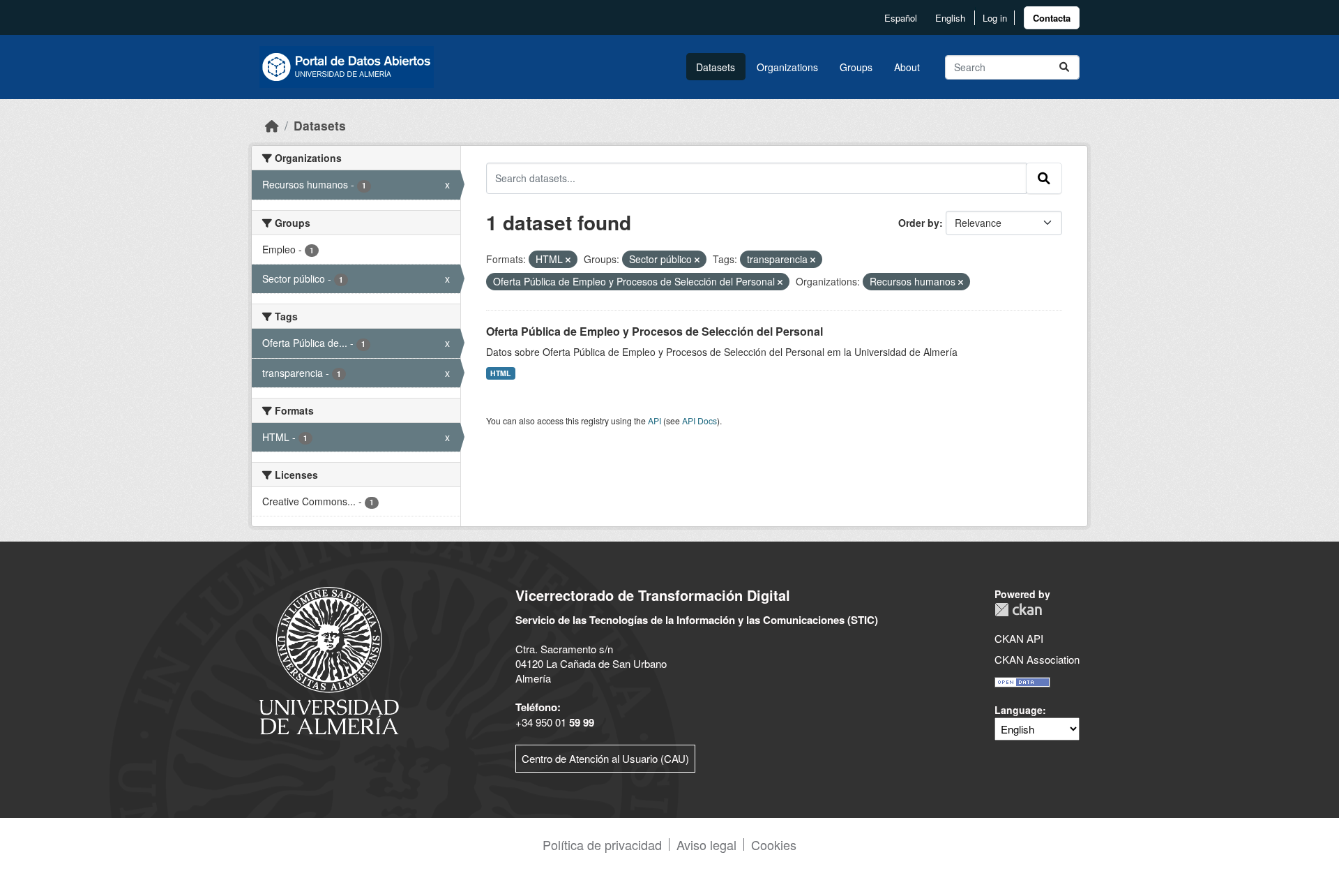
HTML (500, 373)
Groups (856, 67)
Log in (995, 17)
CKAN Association (1037, 659)
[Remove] (568, 259)
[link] (1052, 17)
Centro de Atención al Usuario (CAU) (605, 758)
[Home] (272, 125)
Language (1018, 710)
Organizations (787, 67)
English (950, 17)
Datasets (715, 67)
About (907, 67)
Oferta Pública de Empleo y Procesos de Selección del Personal (654, 331)
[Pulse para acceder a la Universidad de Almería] (329, 659)
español (900, 17)
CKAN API (1018, 638)
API (654, 420)
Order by (918, 223)
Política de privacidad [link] (602, 844)
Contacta (1052, 17)
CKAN (1018, 609)
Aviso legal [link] (706, 844)
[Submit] (1064, 67)
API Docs (699, 420)
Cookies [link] (773, 844)
